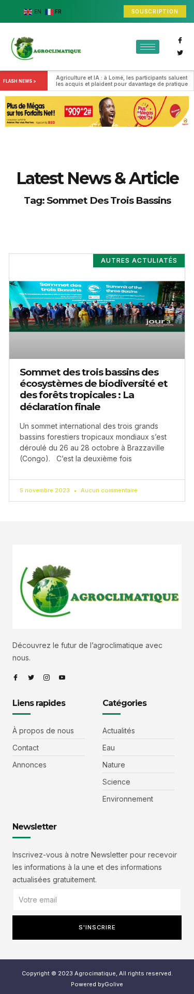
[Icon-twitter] (180, 53)
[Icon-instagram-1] (46, 677)
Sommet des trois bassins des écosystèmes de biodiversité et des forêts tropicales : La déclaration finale (94, 389)
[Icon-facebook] (180, 40)
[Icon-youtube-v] (62, 677)
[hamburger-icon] (147, 47)
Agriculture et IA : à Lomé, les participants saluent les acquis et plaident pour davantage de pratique (122, 80)
